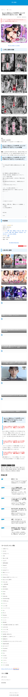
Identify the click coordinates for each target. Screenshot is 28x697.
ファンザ (9, 465)
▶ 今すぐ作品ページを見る (14, 45)
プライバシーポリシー (5, 679)
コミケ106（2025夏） (12, 233)
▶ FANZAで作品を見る (14, 242)
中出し (3, 469)
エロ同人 (4, 465)
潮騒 (8, 235)
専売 (13, 232)
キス (25, 232)
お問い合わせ (4, 676)
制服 (8, 230)
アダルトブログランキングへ (7, 668)
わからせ (5, 233)
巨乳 (23, 230)
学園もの (14, 230)
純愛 (10, 232)
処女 (11, 230)
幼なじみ (19, 230)
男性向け (16, 232)
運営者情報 (3, 682)
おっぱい (6, 232)
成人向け (21, 232)
